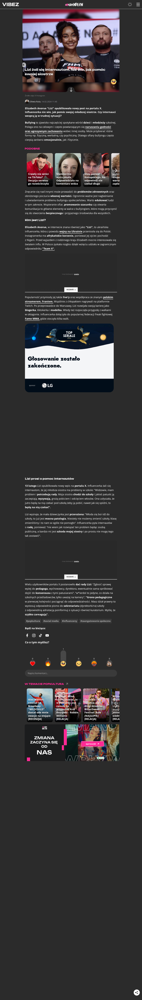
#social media (51, 621)
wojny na (70, 231)
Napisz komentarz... (38, 673)
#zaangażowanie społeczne (95, 621)
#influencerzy (69, 621)
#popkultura (33, 621)
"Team (48, 248)
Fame (32, 318)
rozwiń (70, 289)
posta (76, 274)
